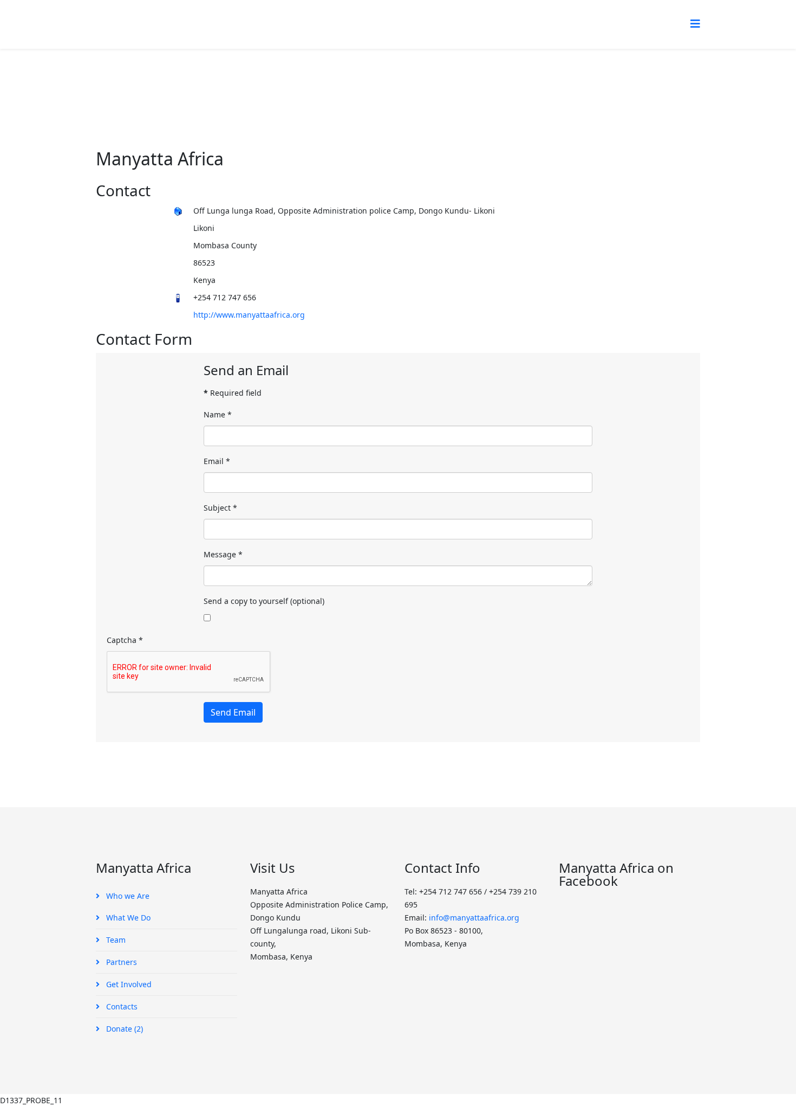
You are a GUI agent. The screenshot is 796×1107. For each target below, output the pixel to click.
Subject (220, 508)
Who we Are (126, 896)
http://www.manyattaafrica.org (249, 315)
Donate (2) (123, 1029)
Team (115, 940)
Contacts (121, 1006)
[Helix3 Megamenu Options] (695, 23)
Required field (233, 393)
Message (223, 554)
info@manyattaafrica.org (474, 917)
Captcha (125, 640)
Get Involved (128, 984)
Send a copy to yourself (246, 601)
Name (218, 414)
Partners (120, 962)
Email (217, 461)
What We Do (127, 917)
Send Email (233, 712)
